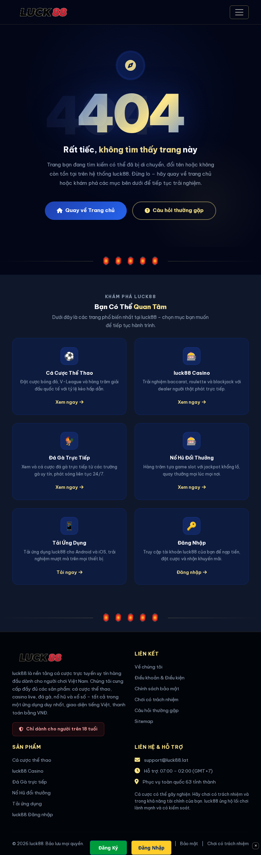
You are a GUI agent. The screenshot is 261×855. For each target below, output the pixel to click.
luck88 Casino (28, 771)
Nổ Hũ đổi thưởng (31, 793)
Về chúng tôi (148, 667)
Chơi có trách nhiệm (156, 699)
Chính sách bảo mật (157, 688)
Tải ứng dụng (27, 804)
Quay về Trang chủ (90, 210)
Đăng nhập (189, 572)
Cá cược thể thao (31, 760)
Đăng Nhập (151, 847)
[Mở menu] (239, 12)
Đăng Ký (108, 847)
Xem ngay (66, 402)
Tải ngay (66, 572)
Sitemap (144, 721)
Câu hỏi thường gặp (178, 210)
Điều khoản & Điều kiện (160, 678)
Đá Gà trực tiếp (29, 782)
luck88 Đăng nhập (32, 814)
